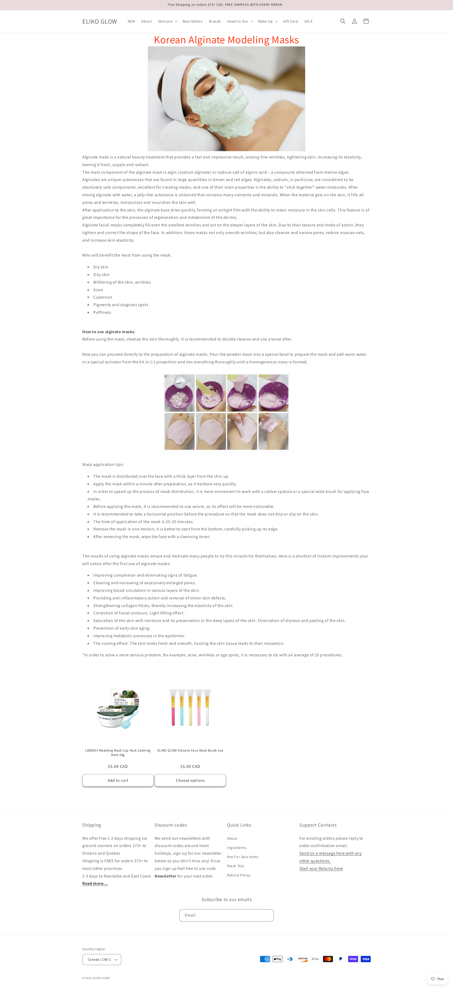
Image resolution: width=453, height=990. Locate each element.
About (232, 838)
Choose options (190, 780)
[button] (167, 21)
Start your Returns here (321, 868)
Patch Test (235, 866)
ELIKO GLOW (101, 978)
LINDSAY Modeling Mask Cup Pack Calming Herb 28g (118, 752)
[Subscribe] (267, 915)
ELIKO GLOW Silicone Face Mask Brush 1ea (190, 750)
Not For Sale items (242, 856)
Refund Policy (238, 875)
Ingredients (237, 847)
